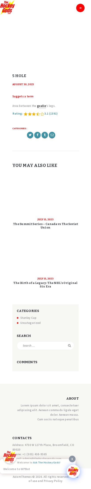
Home (38, 41)
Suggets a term (22, 96)
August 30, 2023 (23, 84)
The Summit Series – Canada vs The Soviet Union (45, 225)
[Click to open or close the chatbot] (73, 471)
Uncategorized (30, 323)
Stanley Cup (28, 318)
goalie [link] (41, 106)
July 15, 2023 (45, 219)
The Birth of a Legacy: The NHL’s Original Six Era (45, 284)
